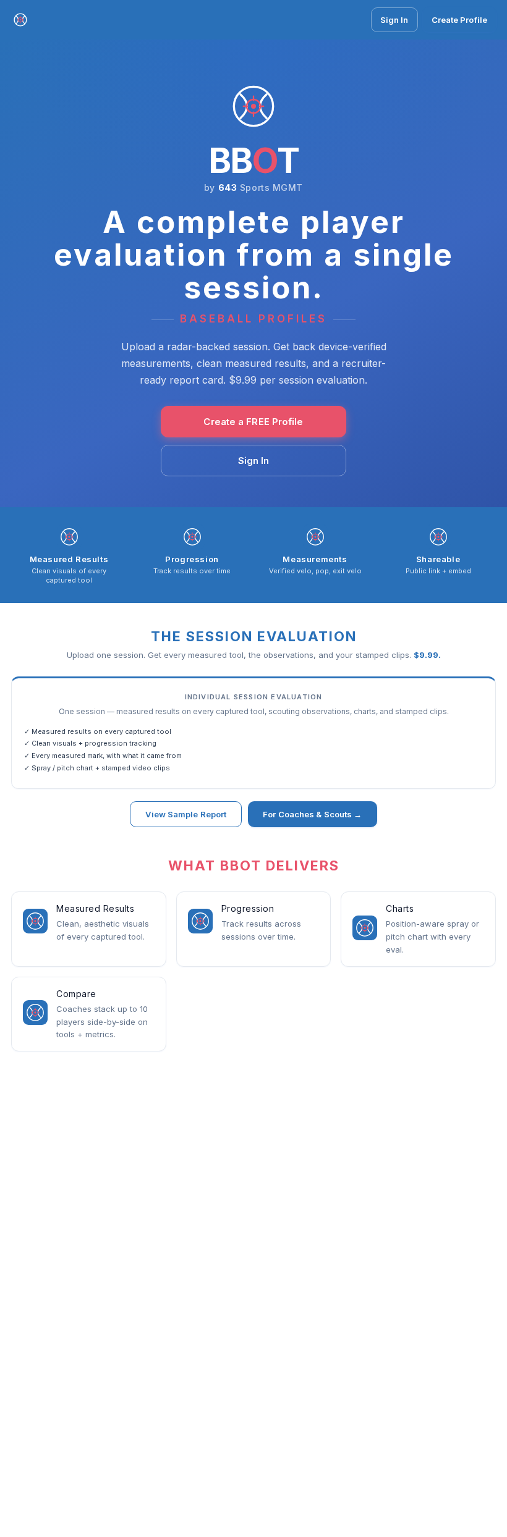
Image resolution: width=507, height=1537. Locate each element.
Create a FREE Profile (253, 421)
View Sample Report (185, 814)
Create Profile (459, 20)
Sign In (394, 20)
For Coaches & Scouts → (312, 814)
